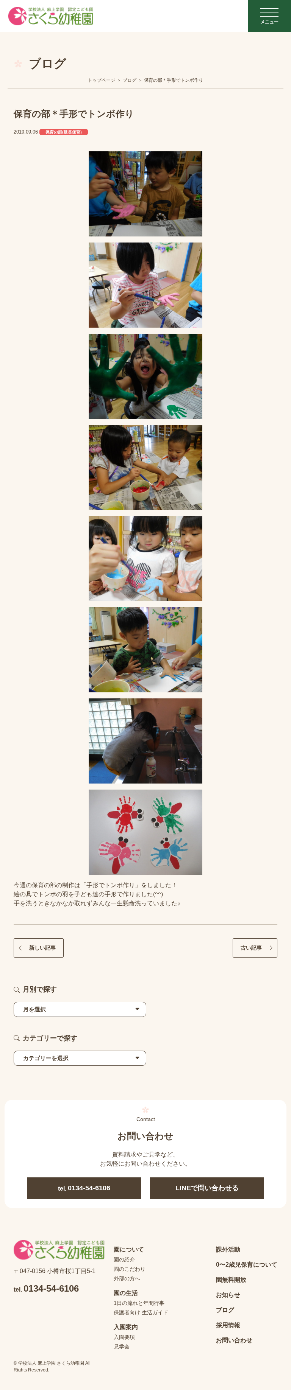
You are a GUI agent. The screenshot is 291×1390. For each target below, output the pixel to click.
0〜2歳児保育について (246, 1264)
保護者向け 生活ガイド (141, 1312)
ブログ (225, 1310)
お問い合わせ (234, 1340)
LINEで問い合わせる (207, 1188)
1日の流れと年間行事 (139, 1303)
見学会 (122, 1346)
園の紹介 (124, 1259)
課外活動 (228, 1249)
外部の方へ (127, 1278)
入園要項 (124, 1337)
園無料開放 (231, 1279)
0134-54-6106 (84, 1188)
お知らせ (228, 1295)
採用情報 (228, 1325)
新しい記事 (42, 948)
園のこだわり (130, 1269)
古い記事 (251, 948)
